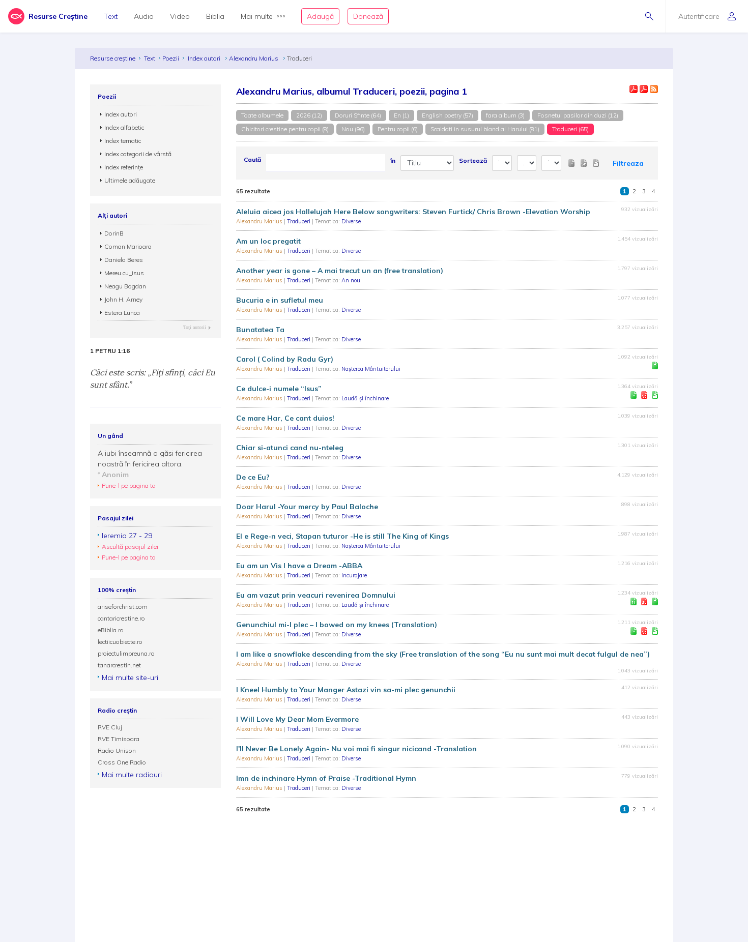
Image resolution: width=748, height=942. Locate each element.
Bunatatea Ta (260, 329)
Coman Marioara (128, 246)
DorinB (114, 233)
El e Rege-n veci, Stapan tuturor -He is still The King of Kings (342, 536)
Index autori (205, 58)
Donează (368, 16)
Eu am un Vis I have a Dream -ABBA (299, 565)
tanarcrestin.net (119, 665)
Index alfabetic (124, 127)
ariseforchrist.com (123, 606)
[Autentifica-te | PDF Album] (644, 89)
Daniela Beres (123, 259)
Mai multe (257, 16)
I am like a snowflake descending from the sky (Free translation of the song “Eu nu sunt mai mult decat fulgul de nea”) (443, 654)
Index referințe (123, 167)
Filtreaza (628, 163)
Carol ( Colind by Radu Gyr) (284, 359)
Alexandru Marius (254, 58)
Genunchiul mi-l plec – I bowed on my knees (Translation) (336, 624)
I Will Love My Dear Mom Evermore (297, 719)
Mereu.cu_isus (124, 273)
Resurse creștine (112, 58)
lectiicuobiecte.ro (120, 641)
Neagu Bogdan (125, 286)
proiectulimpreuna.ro (126, 653)
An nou (350, 280)
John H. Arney (123, 299)
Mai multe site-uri (130, 677)
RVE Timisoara (118, 739)
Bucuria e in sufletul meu (279, 300)
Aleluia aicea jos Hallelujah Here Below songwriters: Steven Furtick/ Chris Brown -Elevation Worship (413, 211)
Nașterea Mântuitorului (370, 368)
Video (180, 16)
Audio (144, 16)
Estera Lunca (122, 312)
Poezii (170, 58)
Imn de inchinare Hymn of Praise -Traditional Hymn (326, 778)
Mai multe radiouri (132, 774)
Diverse (351, 221)
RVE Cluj (110, 727)
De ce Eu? (253, 477)
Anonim (115, 474)
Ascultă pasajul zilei (130, 546)
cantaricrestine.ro (121, 618)
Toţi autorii (194, 327)
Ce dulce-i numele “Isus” (279, 388)
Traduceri (299, 221)
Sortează (473, 160)
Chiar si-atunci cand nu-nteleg (289, 447)
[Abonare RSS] (654, 89)
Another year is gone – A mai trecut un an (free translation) (339, 270)
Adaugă (320, 16)
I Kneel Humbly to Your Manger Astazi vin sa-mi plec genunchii (345, 689)
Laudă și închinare (365, 398)
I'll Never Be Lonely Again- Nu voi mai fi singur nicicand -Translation (356, 748)
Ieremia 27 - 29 (127, 535)
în (392, 160)
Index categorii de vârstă (137, 154)
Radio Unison (117, 750)
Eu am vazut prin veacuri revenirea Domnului (315, 595)
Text (111, 16)
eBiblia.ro (111, 630)
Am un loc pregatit (268, 241)
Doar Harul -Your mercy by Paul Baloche (307, 506)
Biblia (215, 16)
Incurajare (354, 575)
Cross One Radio (122, 762)
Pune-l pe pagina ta (129, 485)
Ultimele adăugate (129, 180)
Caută (252, 159)
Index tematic (122, 140)
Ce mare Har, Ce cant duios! (285, 418)
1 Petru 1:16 (110, 351)
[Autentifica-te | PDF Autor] (633, 89)
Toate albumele (262, 115)
